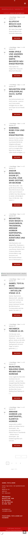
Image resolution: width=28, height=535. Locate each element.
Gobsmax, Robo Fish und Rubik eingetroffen (16, 131)
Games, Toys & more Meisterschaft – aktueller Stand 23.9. (16, 288)
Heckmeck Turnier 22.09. (16, 329)
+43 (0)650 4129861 (7, 511)
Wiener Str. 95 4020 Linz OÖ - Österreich (6, 491)
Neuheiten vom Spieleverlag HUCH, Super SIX (17, 93)
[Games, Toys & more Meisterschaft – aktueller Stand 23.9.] (14, 274)
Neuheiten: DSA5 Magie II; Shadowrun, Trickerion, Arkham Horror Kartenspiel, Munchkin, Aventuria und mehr (17, 229)
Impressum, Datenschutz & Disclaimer (14, 530)
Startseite (6, 13)
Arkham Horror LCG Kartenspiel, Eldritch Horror (15, 416)
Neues (19, 17)
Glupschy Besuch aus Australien (15, 23)
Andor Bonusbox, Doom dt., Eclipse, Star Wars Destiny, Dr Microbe (16, 176)
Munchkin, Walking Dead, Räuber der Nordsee (16, 370)
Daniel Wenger (13, 17)
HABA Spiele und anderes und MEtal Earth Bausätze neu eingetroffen (16, 57)
